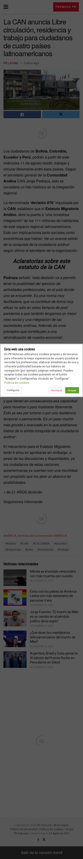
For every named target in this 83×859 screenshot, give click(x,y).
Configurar (13, 390)
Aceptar (72, 390)
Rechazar (56, 390)
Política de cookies (16, 382)
